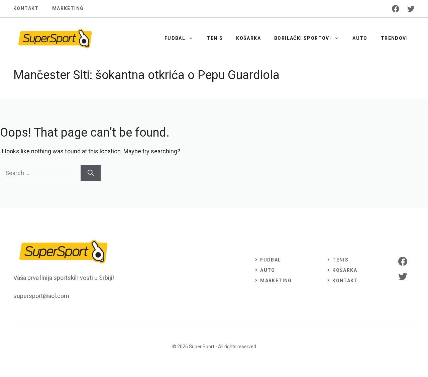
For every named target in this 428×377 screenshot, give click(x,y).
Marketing (68, 8)
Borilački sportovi (302, 38)
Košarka (248, 38)
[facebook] (395, 8)
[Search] (91, 173)
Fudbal (175, 38)
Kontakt (26, 8)
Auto (359, 38)
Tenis (215, 38)
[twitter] (411, 8)
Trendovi (394, 38)
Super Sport (201, 346)
